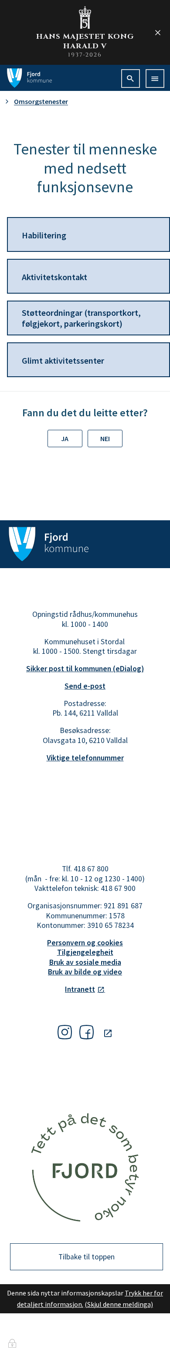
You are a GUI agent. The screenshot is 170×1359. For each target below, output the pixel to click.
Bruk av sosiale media (85, 962)
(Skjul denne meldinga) (119, 1304)
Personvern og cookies (85, 942)
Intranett (80, 989)
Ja (64, 438)
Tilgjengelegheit (85, 952)
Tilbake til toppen (86, 1257)
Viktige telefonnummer (85, 758)
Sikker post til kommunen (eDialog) (85, 668)
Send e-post (85, 686)
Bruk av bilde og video (85, 972)
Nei (105, 438)
